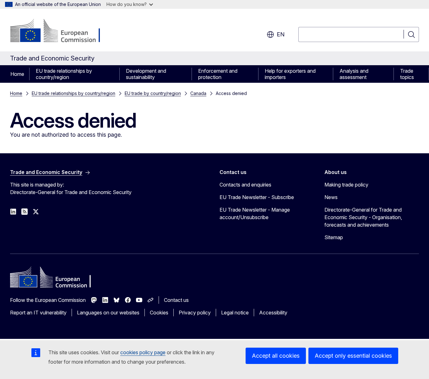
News (331, 197)
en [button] (281, 34)
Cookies (159, 312)
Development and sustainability (146, 74)
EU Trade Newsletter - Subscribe (257, 197)
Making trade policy (346, 185)
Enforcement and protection (217, 74)
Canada (198, 93)
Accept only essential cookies (353, 355)
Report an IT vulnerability (38, 312)
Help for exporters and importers (290, 74)
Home (17, 74)
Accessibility (273, 312)
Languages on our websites (108, 312)
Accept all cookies (276, 355)
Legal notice (235, 312)
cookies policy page (143, 352)
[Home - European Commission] (60, 31)
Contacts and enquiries (245, 185)
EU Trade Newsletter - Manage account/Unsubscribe (255, 213)
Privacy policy (195, 312)
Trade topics (407, 74)
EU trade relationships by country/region (64, 74)
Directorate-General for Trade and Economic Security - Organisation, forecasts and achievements (363, 217)
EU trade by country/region (153, 93)
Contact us (176, 300)
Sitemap (333, 237)
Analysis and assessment (353, 74)
